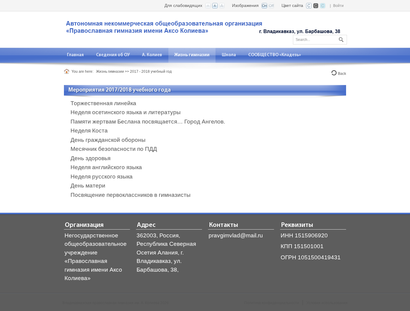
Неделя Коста (89, 130)
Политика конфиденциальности (271, 303)
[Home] (67, 71)
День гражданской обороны (108, 140)
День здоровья (90, 158)
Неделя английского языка (106, 167)
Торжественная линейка (103, 103)
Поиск (340, 38)
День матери (88, 185)
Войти (338, 6)
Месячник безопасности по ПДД (114, 149)
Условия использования (327, 303)
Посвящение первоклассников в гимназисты (131, 195)
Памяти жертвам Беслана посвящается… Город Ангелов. (148, 121)
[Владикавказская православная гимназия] (202, 29)
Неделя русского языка (102, 176)
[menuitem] (75, 55)
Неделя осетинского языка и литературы (126, 112)
